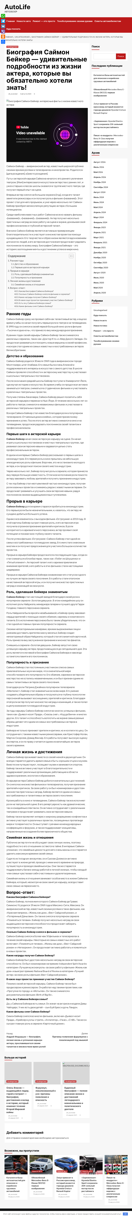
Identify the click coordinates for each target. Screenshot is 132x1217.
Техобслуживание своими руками (75, 21)
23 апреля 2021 (71, 1115)
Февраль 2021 (100, 242)
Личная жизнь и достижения (25, 281)
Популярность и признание (28, 277)
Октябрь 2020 (100, 262)
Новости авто (24, 21)
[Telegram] (3, 21)
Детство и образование (27, 264)
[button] (70, 256)
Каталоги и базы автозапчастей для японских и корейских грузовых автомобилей (109, 78)
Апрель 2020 (100, 292)
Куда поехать (13, 29)
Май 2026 (98, 172)
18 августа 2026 (13, 1197)
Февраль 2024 (100, 222)
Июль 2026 (99, 167)
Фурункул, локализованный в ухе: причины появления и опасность (45, 1094)
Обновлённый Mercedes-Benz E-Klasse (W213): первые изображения (109, 92)
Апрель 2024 (100, 212)
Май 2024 (98, 207)
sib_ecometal (12, 94)
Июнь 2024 (99, 202)
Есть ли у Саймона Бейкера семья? (35, 303)
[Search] (126, 20)
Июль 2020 (99, 277)
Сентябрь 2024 (101, 187)
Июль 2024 (99, 197)
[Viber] (3, 31)
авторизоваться (60, 1138)
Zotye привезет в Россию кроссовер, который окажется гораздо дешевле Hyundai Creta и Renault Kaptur (110, 108)
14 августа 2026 (38, 1194)
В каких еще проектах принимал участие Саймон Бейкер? (46, 300)
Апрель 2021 (100, 232)
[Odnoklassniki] (3, 36)
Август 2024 (99, 192)
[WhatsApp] (3, 16)
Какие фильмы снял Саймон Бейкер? (36, 306)
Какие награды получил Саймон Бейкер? (38, 297)
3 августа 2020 (25, 94)
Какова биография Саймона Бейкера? (36, 291)
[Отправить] (3, 41)
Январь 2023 (100, 227)
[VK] (3, 26)
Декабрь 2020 (100, 252)
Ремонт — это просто (44, 21)
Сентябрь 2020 (101, 267)
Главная (10, 21)
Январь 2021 (100, 247)
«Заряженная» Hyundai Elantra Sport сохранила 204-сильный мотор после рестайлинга (108, 124)
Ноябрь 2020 (100, 257)
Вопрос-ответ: (17, 288)
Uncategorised (12, 47)
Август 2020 (99, 272)
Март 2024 (99, 217)
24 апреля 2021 (13, 1118)
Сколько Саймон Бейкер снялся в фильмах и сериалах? (44, 294)
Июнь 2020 (99, 282)
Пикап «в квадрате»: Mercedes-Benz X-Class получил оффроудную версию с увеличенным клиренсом (108, 140)
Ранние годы (17, 260)
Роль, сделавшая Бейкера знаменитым (34, 274)
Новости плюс (100, 325)
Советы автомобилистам (107, 21)
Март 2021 (99, 237)
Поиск (96, 46)
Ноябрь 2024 (100, 182)
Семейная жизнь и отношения (30, 284)
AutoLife (17, 7)
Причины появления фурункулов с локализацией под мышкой (70, 1036)
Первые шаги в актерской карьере (32, 267)
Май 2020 (98, 287)
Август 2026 (99, 162)
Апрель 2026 (100, 177)
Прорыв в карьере (19, 270)
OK (125, 1214)
